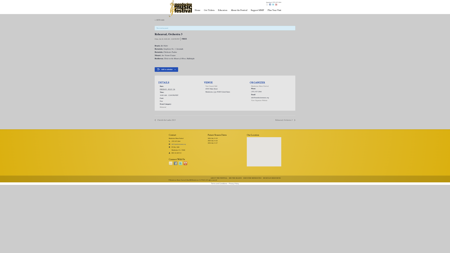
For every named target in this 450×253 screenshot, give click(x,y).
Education (222, 10)
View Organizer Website (259, 100)
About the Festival (239, 10)
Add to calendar (167, 69)
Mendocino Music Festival (260, 86)
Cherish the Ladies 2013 (166, 120)
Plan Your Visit (274, 10)
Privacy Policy (234, 183)
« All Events (159, 20)
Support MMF (257, 10)
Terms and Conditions (219, 183)
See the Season (235, 178)
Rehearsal (163, 107)
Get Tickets (209, 10)
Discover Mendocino (252, 178)
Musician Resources (272, 178)
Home (197, 10)
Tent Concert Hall (211, 86)
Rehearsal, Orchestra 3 (284, 120)
